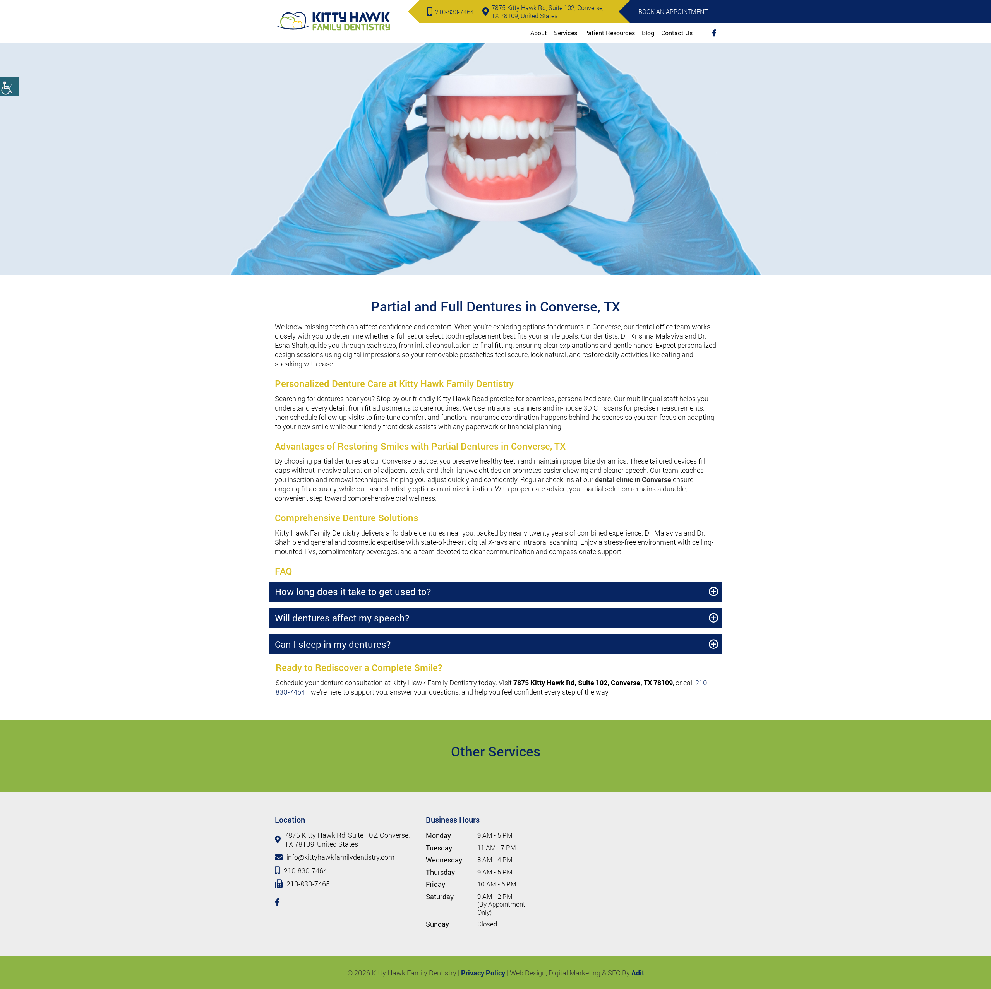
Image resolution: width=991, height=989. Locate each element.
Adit (637, 972)
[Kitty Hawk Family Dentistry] (333, 21)
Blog (648, 33)
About (538, 33)
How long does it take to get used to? (353, 591)
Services (565, 33)
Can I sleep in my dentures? (333, 644)
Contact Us (677, 33)
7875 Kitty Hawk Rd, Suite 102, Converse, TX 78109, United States (548, 11)
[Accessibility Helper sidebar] (9, 86)
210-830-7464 (454, 12)
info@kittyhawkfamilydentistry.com (340, 857)
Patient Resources (609, 33)
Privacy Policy (483, 972)
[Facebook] (714, 32)
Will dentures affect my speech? (342, 618)
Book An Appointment (673, 11)
